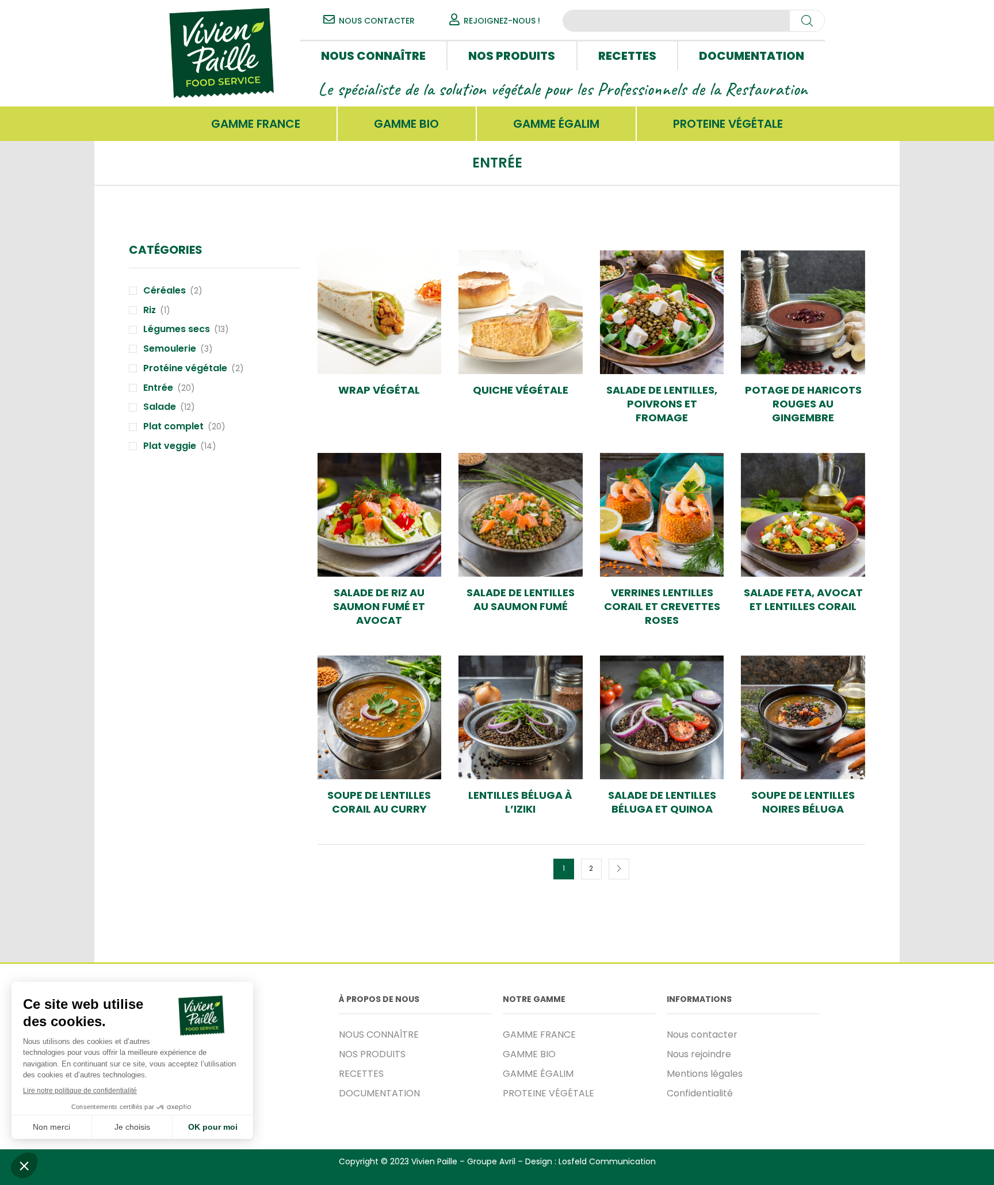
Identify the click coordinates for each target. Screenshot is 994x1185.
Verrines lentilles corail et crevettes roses (662, 606)
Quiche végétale (520, 390)
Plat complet (173, 426)
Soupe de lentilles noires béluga (803, 802)
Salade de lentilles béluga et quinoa (662, 802)
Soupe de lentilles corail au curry (379, 802)
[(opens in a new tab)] (380, 312)
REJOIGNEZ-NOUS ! (502, 20)
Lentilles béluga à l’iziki (520, 802)
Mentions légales (705, 1073)
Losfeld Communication (607, 1161)
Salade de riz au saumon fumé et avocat (379, 606)
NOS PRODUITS (511, 56)
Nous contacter (702, 1034)
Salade (159, 407)
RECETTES (627, 56)
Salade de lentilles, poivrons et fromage (661, 404)
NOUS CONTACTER (377, 20)
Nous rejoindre (699, 1054)
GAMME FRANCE (255, 124)
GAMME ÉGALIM (556, 124)
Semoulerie (169, 348)
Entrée (158, 388)
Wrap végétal (379, 390)
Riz (149, 310)
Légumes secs (176, 329)
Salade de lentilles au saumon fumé (521, 600)
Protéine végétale (185, 368)
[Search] (807, 20)
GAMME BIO (406, 124)
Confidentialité (700, 1093)
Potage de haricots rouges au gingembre (803, 404)
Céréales (164, 290)
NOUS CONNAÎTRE (373, 56)
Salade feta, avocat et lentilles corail (803, 600)
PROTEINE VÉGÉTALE (728, 124)
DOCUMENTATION (751, 56)
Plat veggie (169, 446)
